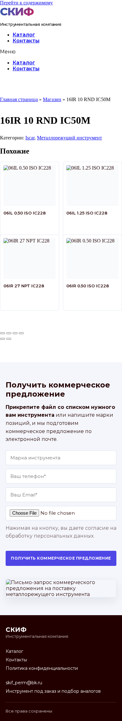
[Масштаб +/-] (2, 333)
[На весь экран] (8, 333)
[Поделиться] (15, 333)
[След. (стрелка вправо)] (8, 339)
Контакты (26, 41)
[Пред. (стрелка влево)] (2, 339)
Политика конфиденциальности (42, 668)
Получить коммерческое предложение (61, 558)
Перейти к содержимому (26, 2)
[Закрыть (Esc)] (21, 333)
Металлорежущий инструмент (69, 137)
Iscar (29, 137)
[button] (61, 52)
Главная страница (19, 99)
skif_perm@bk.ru (24, 683)
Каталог (24, 35)
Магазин (52, 99)
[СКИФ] (18, 12)
